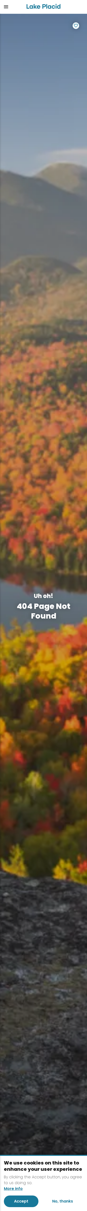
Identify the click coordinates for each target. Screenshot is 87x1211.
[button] (11, 6)
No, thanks (62, 1201)
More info (13, 1189)
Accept (21, 1201)
